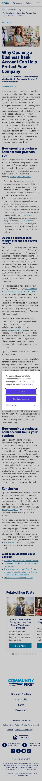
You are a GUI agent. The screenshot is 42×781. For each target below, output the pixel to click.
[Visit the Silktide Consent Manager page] (35, 405)
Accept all (21, 391)
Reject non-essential (21, 399)
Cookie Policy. (27, 384)
